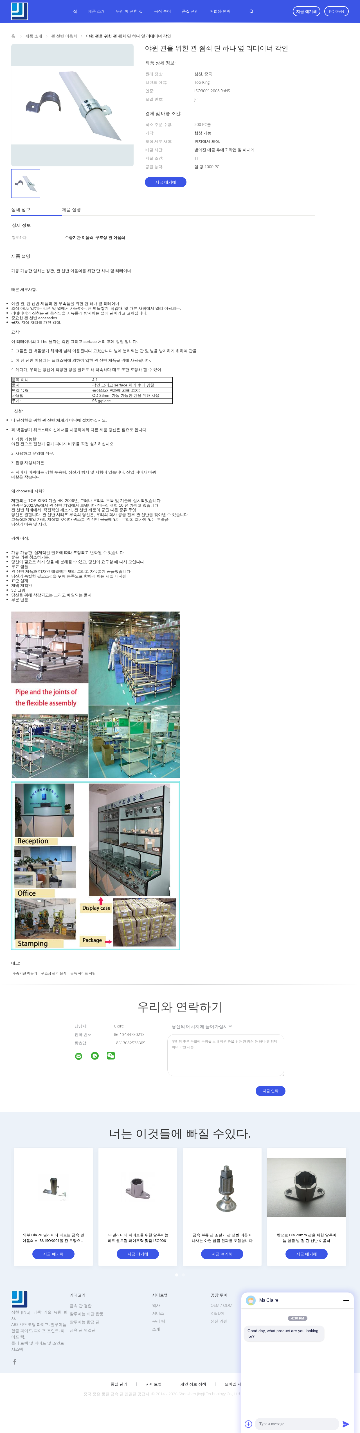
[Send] (345, 1424)
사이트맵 (154, 1384)
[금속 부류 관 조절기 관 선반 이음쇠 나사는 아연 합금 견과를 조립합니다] (222, 1187)
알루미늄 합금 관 (85, 1322)
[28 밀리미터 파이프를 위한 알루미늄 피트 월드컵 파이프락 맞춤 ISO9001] (137, 1187)
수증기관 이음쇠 (25, 973)
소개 (156, 1329)
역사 (156, 1305)
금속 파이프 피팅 (83, 973)
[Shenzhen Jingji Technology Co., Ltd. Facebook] (14, 1362)
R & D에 (218, 1313)
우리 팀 (158, 1321)
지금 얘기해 (306, 11)
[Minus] (346, 1300)
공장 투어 (162, 11)
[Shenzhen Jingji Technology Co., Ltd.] (82, 1057)
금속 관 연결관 (83, 1330)
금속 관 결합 (81, 1305)
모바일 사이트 (237, 1384)
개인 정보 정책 (193, 1384)
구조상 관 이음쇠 (53, 973)
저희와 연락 (220, 11)
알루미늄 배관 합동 (87, 1313)
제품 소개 (96, 11)
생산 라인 (219, 1321)
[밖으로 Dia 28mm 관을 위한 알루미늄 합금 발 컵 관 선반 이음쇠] (306, 1187)
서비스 (158, 1313)
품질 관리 (190, 11)
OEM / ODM (221, 1305)
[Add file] (249, 1424)
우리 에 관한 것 (129, 11)
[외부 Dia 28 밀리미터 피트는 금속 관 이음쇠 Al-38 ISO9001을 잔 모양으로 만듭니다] (53, 1187)
